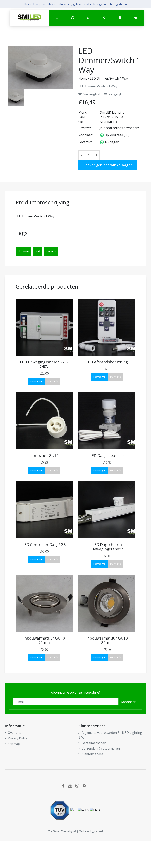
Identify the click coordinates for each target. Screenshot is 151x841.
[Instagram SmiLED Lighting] (79, 785)
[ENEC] (95, 810)
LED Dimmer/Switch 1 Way (109, 78)
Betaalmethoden (94, 743)
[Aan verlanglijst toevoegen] (67, 304)
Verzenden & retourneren (101, 748)
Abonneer (128, 702)
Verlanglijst (91, 94)
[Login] (120, 18)
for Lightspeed (95, 831)
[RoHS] (84, 810)
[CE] (74, 810)
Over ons (14, 733)
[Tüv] (60, 810)
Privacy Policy (18, 738)
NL (136, 18)
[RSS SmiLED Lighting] (86, 785)
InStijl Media (79, 831)
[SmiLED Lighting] (29, 18)
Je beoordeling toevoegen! (119, 128)
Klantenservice (92, 754)
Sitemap (14, 744)
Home (82, 78)
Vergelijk (115, 94)
